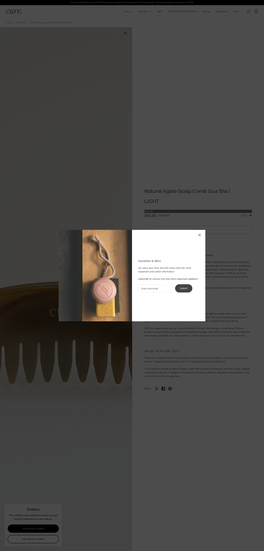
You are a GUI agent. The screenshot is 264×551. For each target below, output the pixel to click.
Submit (183, 288)
